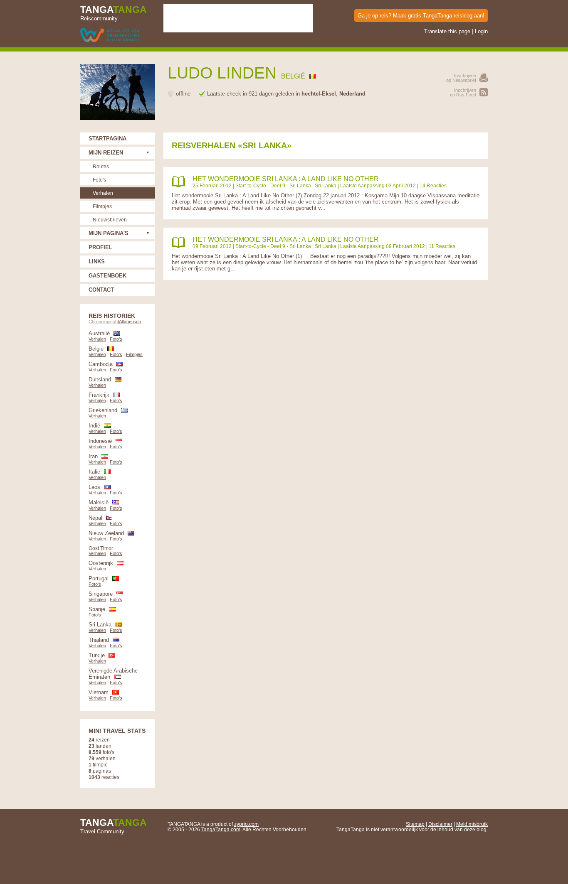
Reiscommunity (113, 13)
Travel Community (113, 826)
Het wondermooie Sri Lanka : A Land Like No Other (286, 178)
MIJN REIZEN (106, 153)
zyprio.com (246, 824)
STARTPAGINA (107, 138)
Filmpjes (102, 206)
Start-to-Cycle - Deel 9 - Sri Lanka (273, 185)
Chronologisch (103, 321)
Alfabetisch (130, 321)
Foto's (99, 179)
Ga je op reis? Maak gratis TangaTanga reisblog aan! (421, 15)
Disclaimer (440, 824)
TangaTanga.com (220, 829)
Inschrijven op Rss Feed (463, 92)
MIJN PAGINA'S (108, 233)
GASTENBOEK (107, 276)
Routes (101, 166)
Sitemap (415, 824)
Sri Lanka (325, 185)
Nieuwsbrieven (110, 219)
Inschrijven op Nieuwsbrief (461, 78)
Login (481, 31)
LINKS (97, 261)
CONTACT (101, 290)
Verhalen (103, 193)
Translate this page (447, 31)
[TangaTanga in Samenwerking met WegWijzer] (110, 35)
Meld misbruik (472, 824)
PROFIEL (100, 247)
